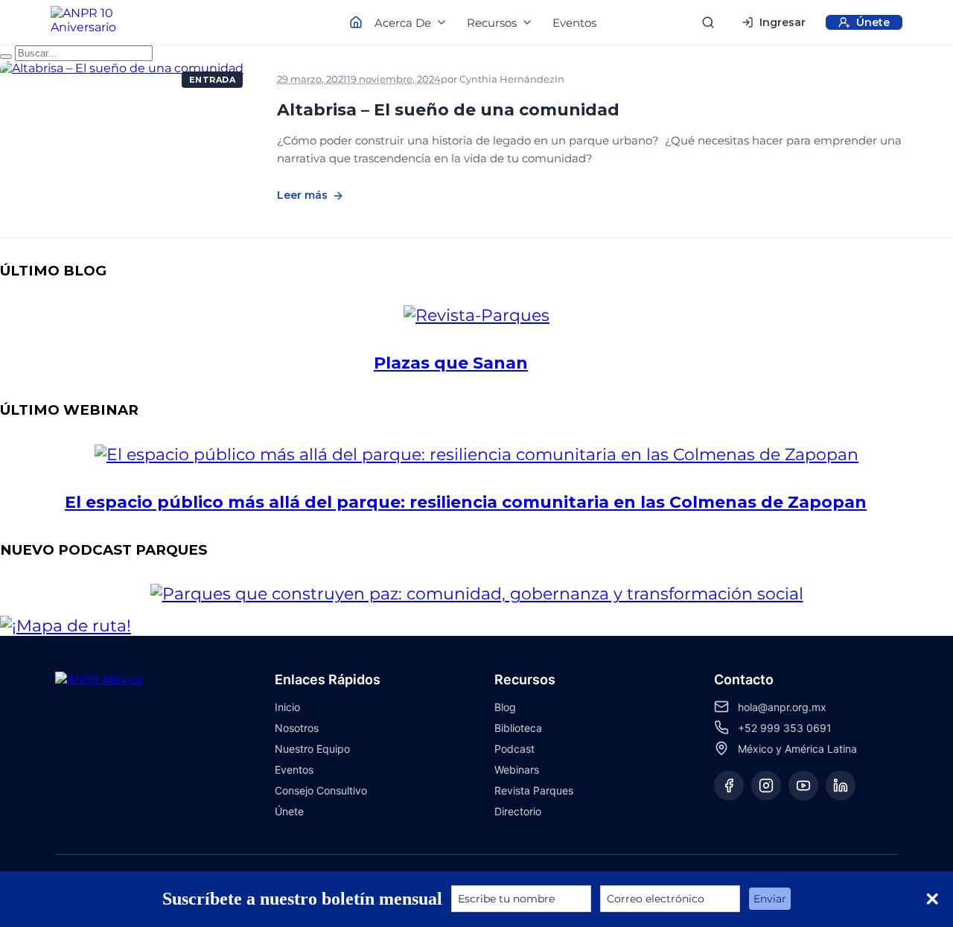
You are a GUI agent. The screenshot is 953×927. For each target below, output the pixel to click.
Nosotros (297, 727)
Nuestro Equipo (312, 748)
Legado (592, 79)
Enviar (769, 898)
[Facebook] (729, 785)
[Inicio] (97, 22)
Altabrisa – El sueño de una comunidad (448, 110)
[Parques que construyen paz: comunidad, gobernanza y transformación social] (506, 594)
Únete (289, 811)
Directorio (517, 811)
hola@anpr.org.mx (782, 707)
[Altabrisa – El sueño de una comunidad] (126, 137)
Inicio (287, 707)
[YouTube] (803, 785)
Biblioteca (518, 727)
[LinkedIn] (840, 785)
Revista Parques (533, 790)
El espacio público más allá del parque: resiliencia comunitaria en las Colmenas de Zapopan (466, 502)
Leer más (302, 195)
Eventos (574, 23)
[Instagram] (766, 785)
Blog (505, 707)
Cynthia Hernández (507, 79)
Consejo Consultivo (321, 790)
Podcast (648, 79)
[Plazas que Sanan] (506, 315)
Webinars (516, 769)
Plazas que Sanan (451, 363)
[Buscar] (708, 22)
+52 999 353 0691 (785, 727)
